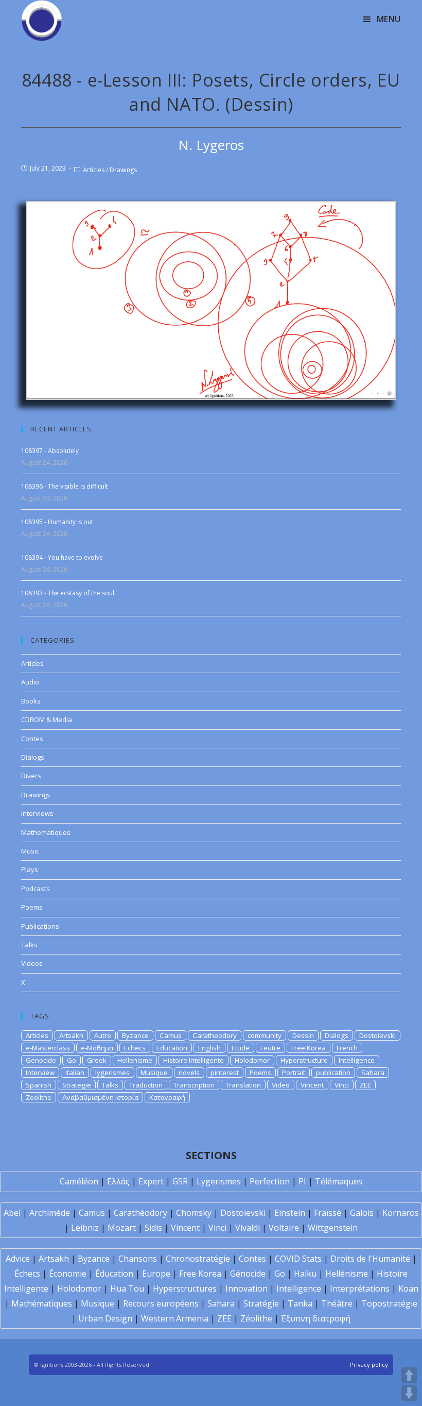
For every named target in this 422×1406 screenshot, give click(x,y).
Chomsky (194, 1212)
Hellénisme (346, 1273)
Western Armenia (174, 1318)
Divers (31, 775)
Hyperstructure (304, 1060)
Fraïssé (327, 1212)
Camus (171, 1035)
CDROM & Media (46, 719)
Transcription (194, 1085)
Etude (241, 1047)
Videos (32, 963)
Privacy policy (369, 1364)
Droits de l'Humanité (370, 1258)
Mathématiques (41, 1303)
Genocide (41, 1060)
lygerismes (112, 1072)
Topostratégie (389, 1303)
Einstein (289, 1212)
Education (171, 1047)
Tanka (300, 1303)
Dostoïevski (243, 1212)
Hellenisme (134, 1060)
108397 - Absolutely (50, 450)
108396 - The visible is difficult (64, 486)
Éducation (114, 1273)
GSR (180, 1181)
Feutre (270, 1047)
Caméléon (79, 1181)
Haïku (305, 1273)
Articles (93, 169)
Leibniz (85, 1227)
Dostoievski (377, 1035)
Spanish (38, 1085)
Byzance (135, 1035)
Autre (102, 1035)
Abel (12, 1212)
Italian (74, 1072)
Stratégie (261, 1303)
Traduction (146, 1085)
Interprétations (360, 1288)
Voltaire (284, 1227)
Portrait (293, 1072)
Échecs (27, 1273)
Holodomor (252, 1060)
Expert (151, 1181)
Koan (408, 1288)
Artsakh (71, 1035)
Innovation (246, 1288)
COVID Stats (298, 1258)
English (209, 1047)
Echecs (135, 1047)
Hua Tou (127, 1288)
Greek (97, 1060)
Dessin (303, 1035)
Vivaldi (247, 1227)
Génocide (248, 1273)
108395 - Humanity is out (57, 521)
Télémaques (338, 1181)
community (265, 1035)
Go (71, 1060)
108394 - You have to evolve (62, 557)
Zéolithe (256, 1318)
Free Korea (308, 1047)
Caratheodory (214, 1035)
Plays (29, 869)
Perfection (270, 1181)
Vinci (342, 1085)
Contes (32, 738)
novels (189, 1072)
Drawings (123, 169)
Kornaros (400, 1212)
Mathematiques (46, 832)
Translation (243, 1085)
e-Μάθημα (97, 1047)
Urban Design (105, 1318)
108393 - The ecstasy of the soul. (68, 593)
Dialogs (32, 757)
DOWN (409, 1393)
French (347, 1047)
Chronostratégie (198, 1258)
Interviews (37, 813)
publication (333, 1072)
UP (409, 1375)
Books (31, 701)
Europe (156, 1273)
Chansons (137, 1258)
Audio (30, 682)
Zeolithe (38, 1097)
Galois (362, 1212)
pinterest (224, 1072)
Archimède (49, 1212)
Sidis (153, 1227)
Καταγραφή (167, 1097)
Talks (29, 944)
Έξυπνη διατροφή (315, 1318)
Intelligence (357, 1060)
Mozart (122, 1227)
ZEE (365, 1085)
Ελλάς (118, 1181)
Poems (32, 907)
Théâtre (337, 1303)
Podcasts (35, 888)
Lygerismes (219, 1181)
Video (281, 1085)
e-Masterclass (48, 1047)
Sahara (372, 1072)
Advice (18, 1258)
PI (302, 1181)
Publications (40, 926)
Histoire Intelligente (193, 1060)
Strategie (76, 1085)
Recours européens (161, 1303)
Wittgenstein (333, 1227)
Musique (154, 1072)
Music (30, 851)
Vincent (312, 1085)
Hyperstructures (185, 1288)
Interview (40, 1072)
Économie (67, 1273)
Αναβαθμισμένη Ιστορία (100, 1097)
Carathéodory (140, 1212)
